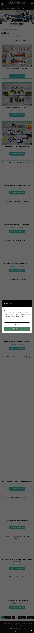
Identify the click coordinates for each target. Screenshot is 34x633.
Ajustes (17, 324)
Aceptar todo (17, 329)
